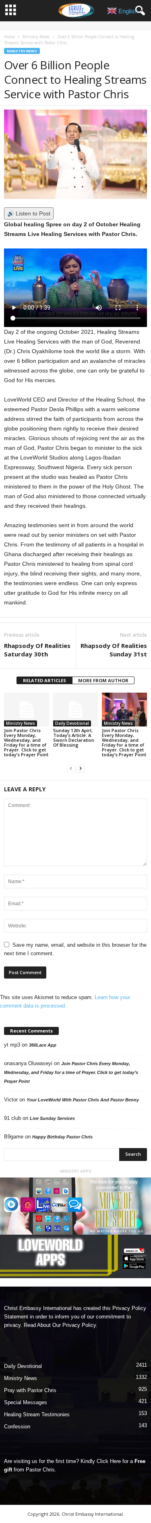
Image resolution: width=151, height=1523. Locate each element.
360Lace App (42, 1045)
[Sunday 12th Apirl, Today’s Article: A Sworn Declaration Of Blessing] (75, 709)
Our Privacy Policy (74, 1325)
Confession (17, 1427)
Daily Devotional (72, 723)
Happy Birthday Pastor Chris (62, 1136)
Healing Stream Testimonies (37, 1414)
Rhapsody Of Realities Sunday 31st (114, 649)
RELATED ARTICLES (44, 680)
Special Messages (25, 1402)
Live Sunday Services (52, 1118)
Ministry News (36, 36)
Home (9, 36)
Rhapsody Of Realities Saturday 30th (37, 649)
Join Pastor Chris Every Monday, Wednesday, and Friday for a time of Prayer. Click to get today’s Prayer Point (26, 742)
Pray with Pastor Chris (30, 1390)
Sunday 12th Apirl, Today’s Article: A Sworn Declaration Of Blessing (73, 737)
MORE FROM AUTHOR (103, 680)
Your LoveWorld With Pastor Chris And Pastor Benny (83, 1099)
